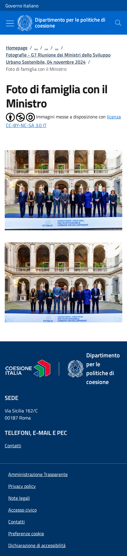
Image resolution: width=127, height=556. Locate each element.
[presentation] (118, 22)
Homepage (16, 47)
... (36, 47)
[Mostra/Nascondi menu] (10, 23)
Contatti (13, 445)
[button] (26, 533)
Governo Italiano (21, 5)
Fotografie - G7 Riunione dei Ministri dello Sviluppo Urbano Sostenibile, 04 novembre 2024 (58, 58)
